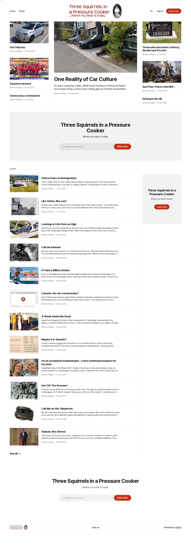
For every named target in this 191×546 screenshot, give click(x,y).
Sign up (95, 527)
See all (14, 453)
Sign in (160, 11)
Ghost (178, 527)
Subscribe (174, 11)
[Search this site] (151, 11)
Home (12, 11)
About (22, 11)
